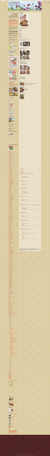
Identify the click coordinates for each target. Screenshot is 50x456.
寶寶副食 (13, 431)
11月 (10, 326)
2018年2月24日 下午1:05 (26, 223)
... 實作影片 (10, 155)
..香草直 (9, 190)
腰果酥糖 (10, 330)
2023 (9, 319)
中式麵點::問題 (10, 288)
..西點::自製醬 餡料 (10, 175)
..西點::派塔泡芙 (10, 178)
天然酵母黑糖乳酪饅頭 (11, 350)
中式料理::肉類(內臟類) (11, 250)
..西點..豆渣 (10, 189)
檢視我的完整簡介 (10, 18)
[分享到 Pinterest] (27, 168)
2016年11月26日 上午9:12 (25, 180)
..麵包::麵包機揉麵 (10, 212)
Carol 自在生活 (14, 3)
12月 (10, 325)
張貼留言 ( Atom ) (21, 253)
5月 (10, 360)
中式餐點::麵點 (10, 287)
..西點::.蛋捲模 (10, 173)
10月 (10, 356)
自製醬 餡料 (10, 432)
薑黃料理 (9, 311)
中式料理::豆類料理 (10, 255)
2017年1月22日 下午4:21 (24, 203)
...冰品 (9, 159)
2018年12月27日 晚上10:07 (25, 228)
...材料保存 (10, 161)
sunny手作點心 (10, 377)
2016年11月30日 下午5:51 (26, 176)
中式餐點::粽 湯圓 (10, 281)
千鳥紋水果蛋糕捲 (11, 348)
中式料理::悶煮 (10, 262)
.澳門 (9, 245)
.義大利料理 (10, 241)
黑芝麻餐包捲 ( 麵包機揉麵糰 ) (12, 355)
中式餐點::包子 (10, 273)
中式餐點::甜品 (10, 276)
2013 (9, 366)
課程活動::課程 (10, 308)
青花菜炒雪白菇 (11, 343)
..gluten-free (10, 213)
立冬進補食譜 (11, 349)
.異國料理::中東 (10, 233)
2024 (9, 318)
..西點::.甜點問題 (10, 172)
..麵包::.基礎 (10, 195)
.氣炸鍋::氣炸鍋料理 (10, 227)
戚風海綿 (14, 432)
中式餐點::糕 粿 (10, 284)
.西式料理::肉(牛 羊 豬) (11, 216)
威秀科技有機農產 (10, 376)
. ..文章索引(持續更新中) (11, 153)
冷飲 (9, 296)
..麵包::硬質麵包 (10, 207)
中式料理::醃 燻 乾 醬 (10, 268)
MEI (21, 203)
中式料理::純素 (10, 259)
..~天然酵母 (10, 169)
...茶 (9, 164)
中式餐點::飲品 (10, 279)
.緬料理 (9, 244)
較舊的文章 (40, 252)
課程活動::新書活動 (10, 307)
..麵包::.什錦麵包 (10, 193)
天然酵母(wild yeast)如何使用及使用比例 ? (13, 337)
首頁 (30, 252)
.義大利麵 (10, 242)
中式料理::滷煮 (10, 264)
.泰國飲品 (10, 230)
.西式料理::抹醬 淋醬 (10, 219)
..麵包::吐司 (10, 202)
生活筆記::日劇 (10, 291)
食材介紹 (16, 430)
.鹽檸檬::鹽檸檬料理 (10, 247)
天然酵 (11, 431)
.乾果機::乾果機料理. (10, 232)
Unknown (22, 228)
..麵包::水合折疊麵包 (10, 198)
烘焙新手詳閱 (14, 430)
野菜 (9, 301)
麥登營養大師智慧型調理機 (11, 302)
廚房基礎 (11, 430)
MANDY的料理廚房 (10, 378)
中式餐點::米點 (10, 275)
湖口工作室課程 (10, 304)
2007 (9, 371)
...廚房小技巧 (10, 167)
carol (22, 176)
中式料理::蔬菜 (10, 267)
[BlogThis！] (25, 168)
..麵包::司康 (10, 201)
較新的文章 (20, 252)
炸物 (9, 298)
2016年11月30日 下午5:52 (26, 191)
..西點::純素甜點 (10, 179)
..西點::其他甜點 (10, 176)
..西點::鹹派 (10, 187)
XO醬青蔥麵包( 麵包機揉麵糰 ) (12, 342)
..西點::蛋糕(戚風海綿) (11, 181)
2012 (9, 367)
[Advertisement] (30, 116)
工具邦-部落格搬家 (10, 375)
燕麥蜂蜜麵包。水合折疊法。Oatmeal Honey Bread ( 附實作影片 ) (13, 346)
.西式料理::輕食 (10, 224)
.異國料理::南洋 (10, 238)
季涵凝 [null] (25, 88)
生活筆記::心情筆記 (10, 290)
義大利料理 (10, 305)
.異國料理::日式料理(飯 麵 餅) (11, 235)
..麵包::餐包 (10, 209)
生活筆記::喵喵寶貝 (10, 293)
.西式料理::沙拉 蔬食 (10, 218)
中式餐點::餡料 (10, 285)
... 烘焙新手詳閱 (10, 158)
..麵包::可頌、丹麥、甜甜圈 (11, 199)
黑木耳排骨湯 (11, 329)
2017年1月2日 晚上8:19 (26, 199)
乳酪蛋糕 (12, 432)
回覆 (21, 174)
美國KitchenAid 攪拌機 (11, 299)
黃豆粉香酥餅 (11, 336)
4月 (10, 361)
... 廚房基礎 (10, 156)
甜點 (15, 431)
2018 (9, 323)
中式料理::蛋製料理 (10, 261)
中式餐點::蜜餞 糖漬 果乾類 (11, 282)
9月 (10, 357)
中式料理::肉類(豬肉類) (11, 253)
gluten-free (10, 431)
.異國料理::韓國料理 (10, 239)
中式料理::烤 (10, 258)
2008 (9, 370)
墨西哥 (9, 310)
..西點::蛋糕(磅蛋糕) (10, 184)
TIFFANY (21, 180)
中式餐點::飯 (10, 278)
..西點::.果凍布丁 (10, 170)
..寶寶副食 (10, 192)
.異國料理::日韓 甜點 (10, 236)
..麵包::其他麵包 (10, 204)
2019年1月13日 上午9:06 (26, 237)
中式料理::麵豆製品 (10, 270)
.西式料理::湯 (10, 222)
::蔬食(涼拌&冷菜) (10, 152)
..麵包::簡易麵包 (10, 210)
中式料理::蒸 (10, 265)
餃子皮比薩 (11, 335)
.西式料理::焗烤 (10, 221)
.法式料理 (10, 225)
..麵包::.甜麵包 (10, 196)
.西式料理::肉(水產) (10, 215)
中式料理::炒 (10, 256)
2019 (9, 322)
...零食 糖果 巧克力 (10, 166)
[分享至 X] (26, 168)
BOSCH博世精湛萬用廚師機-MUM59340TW (12, 313)
